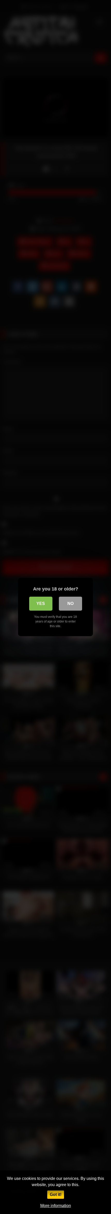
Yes (40, 603)
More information (55, 1205)
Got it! (55, 1194)
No (70, 603)
